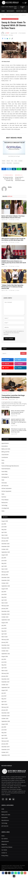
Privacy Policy (4, 855)
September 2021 (6, 687)
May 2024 (4, 597)
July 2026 (4, 524)
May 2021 (4, 698)
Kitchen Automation (6, 488)
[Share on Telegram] (19, 873)
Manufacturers (5, 820)
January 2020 (5, 744)
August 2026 (5, 521)
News (3, 494)
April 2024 (4, 600)
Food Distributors (6, 468)
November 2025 (5, 546)
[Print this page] (25, 873)
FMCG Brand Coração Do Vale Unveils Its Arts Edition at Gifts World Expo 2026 (13, 239)
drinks (3, 163)
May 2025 (4, 563)
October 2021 (5, 684)
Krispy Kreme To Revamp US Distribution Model (20, 179)
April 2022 (4, 667)
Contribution (5, 457)
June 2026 (4, 526)
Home (3, 11)
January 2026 (5, 540)
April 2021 (4, 701)
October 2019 (5, 752)
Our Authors (4, 838)
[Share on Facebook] (2, 38)
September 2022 (6, 653)
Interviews (4, 482)
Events (6, 6)
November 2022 (5, 648)
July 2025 (4, 557)
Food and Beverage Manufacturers (10, 466)
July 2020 (4, 727)
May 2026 (4, 529)
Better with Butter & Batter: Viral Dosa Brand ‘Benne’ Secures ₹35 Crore (12, 216)
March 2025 (4, 569)
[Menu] (26, 2)
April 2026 (4, 532)
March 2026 (4, 535)
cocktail (20, 160)
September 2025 (6, 552)
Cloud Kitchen (5, 454)
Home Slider (5, 390)
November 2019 (5, 749)
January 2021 (5, 710)
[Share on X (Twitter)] (5, 38)
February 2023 (5, 639)
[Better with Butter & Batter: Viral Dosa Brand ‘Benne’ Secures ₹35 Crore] (14, 207)
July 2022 (4, 659)
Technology (4, 505)
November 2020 (5, 715)
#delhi (3, 160)
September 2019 (6, 755)
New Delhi (9, 163)
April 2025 (4, 566)
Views (3, 511)
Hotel (3, 480)
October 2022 (5, 650)
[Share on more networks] (14, 876)
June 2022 (4, 662)
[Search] (23, 2)
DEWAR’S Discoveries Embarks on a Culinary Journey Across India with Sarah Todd (13, 262)
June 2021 (4, 696)
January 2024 (5, 608)
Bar (12, 160)
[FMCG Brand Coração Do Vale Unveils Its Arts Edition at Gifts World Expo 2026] (14, 230)
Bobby (10, 187)
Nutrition (4, 497)
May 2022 (4, 665)
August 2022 (5, 656)
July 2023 (4, 625)
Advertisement (5, 841)
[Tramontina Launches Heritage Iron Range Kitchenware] (14, 384)
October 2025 (5, 549)
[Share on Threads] (9, 873)
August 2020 (5, 724)
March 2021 (4, 704)
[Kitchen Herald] (10, 3)
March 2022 (4, 670)
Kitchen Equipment (6, 491)
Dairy (3, 460)
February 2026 (5, 538)
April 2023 (4, 634)
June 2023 (4, 628)
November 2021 (5, 682)
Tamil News (15, 7)
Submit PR (22, 7)
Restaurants (10, 11)
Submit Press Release (6, 847)
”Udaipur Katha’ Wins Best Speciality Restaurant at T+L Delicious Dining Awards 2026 (12, 286)
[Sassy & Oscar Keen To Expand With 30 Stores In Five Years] (14, 50)
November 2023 (5, 614)
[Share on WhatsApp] (10, 38)
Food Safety (4, 471)
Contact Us (4, 852)
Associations (5, 446)
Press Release (5, 499)
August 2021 (5, 690)
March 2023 (4, 636)
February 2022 (5, 673)
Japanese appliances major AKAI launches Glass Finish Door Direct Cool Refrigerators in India (18, 421)
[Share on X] (6, 873)
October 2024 (5, 583)
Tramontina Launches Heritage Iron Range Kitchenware (13, 396)
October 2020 (5, 718)
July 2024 (4, 591)
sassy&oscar (16, 163)
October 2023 (5, 617)
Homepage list (5, 477)
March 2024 (4, 603)
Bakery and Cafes (21, 11)
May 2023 (4, 631)
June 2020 (4, 729)
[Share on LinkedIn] (7, 38)
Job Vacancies (5, 485)
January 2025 (5, 574)
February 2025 (5, 572)
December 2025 (5, 543)
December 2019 (5, 746)
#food (8, 160)
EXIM (3, 463)
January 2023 (5, 642)
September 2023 (6, 619)
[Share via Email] (22, 873)
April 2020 (4, 735)
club (16, 160)
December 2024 (5, 577)
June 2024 (4, 594)
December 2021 (5, 679)
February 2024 (5, 605)
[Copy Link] (12, 38)
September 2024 (6, 586)
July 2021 (4, 693)
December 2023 (5, 611)
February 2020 (5, 741)
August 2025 (5, 555)
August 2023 (5, 622)
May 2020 (4, 732)
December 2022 (5, 645)
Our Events (4, 850)
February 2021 (5, 707)
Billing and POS (5, 451)
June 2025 (4, 560)
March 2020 (4, 738)
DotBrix (3, 870)
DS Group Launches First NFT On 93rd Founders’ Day (8, 179)
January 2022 (5, 676)
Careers (3, 6)
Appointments (5, 443)
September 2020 (6, 721)
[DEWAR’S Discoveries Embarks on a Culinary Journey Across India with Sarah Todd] (14, 252)
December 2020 (5, 713)
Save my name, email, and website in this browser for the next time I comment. (14, 332)
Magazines (11, 6)
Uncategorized (5, 508)
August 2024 (5, 588)
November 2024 (5, 580)
